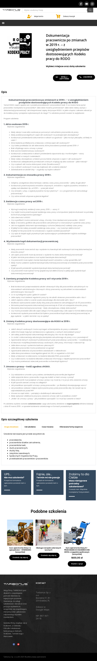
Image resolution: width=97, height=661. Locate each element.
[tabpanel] (48, 447)
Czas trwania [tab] (47, 427)
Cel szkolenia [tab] (30, 427)
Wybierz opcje (77, 564)
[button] (3, 23)
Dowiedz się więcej (20, 557)
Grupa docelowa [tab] (11, 427)
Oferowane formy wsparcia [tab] (71, 427)
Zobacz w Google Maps (42, 608)
